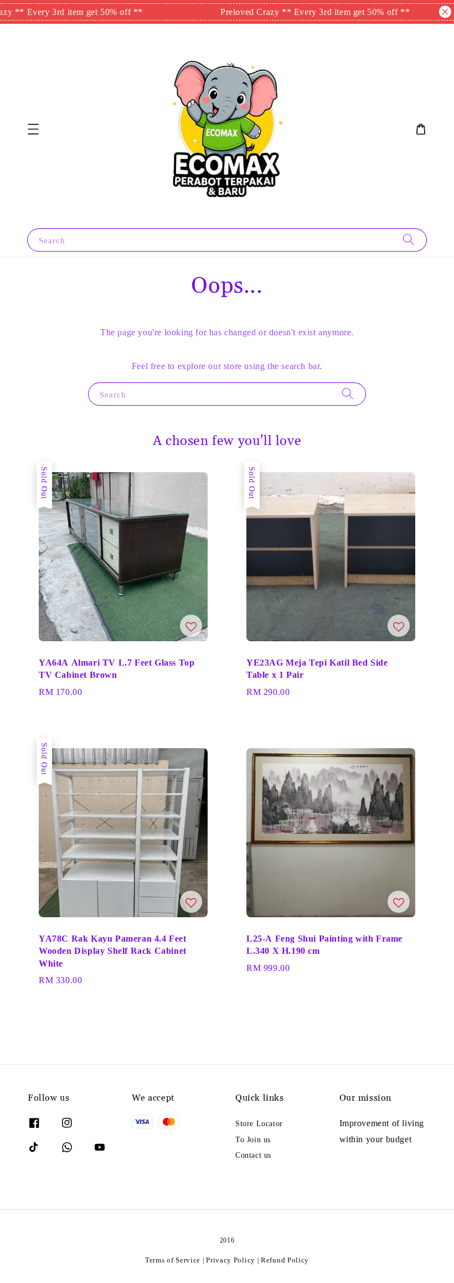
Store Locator (259, 1123)
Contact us (253, 1155)
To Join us (253, 1139)
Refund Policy (285, 1260)
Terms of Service (172, 1260)
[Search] (408, 240)
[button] (33, 129)
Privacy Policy (230, 1260)
